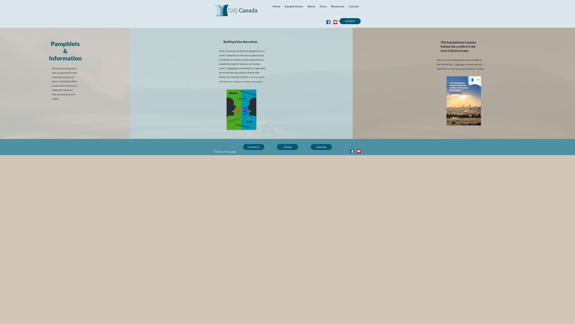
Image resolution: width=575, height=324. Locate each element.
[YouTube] (335, 22)
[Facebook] (328, 22)
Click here (232, 68)
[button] (338, 6)
